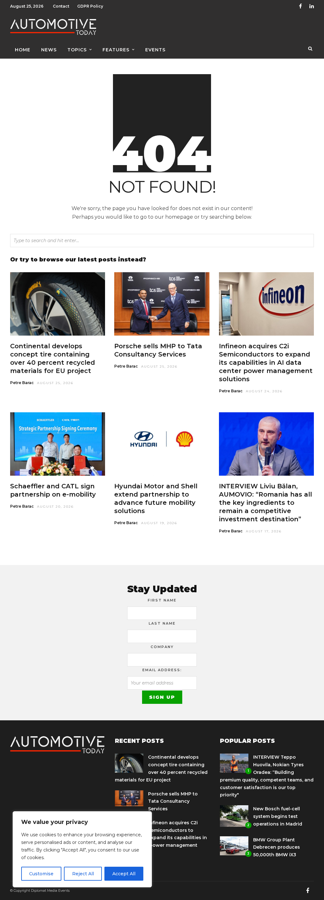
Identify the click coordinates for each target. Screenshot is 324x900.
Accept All (123, 874)
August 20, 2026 (55, 507)
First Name (162, 600)
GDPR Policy (90, 6)
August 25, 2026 (55, 383)
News (49, 50)
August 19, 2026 (159, 523)
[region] (82, 849)
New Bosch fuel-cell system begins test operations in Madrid (277, 816)
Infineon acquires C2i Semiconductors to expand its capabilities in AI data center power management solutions (266, 362)
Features (116, 50)
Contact (61, 6)
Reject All (83, 874)
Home (22, 50)
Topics (77, 50)
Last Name (162, 623)
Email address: (162, 670)
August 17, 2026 (264, 531)
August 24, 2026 (264, 391)
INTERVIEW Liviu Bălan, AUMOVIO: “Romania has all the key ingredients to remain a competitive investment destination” (265, 502)
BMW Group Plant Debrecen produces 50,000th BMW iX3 (276, 847)
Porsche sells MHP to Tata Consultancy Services (173, 801)
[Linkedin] (311, 6)
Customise (41, 874)
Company (162, 647)
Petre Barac (22, 382)
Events (155, 50)
